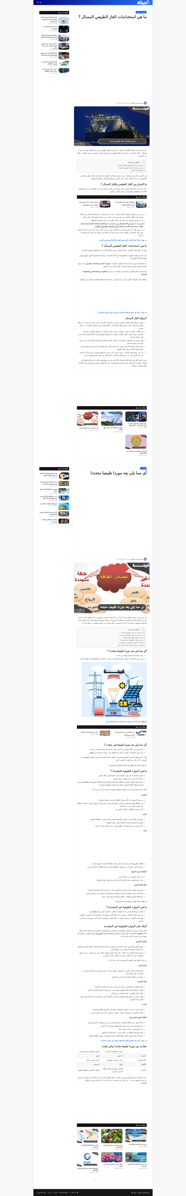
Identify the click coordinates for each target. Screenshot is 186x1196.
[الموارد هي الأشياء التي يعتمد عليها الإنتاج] (111, 419)
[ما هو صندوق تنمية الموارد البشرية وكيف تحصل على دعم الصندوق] (136, 417)
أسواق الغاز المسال (137, 170)
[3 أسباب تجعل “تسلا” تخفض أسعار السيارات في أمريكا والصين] (105, 204)
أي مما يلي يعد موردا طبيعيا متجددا (88, 428)
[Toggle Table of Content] (142, 162)
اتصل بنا (55, 1192)
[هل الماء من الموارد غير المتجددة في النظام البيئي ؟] (136, 442)
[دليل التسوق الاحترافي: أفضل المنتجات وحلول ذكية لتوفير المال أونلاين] (64, 20)
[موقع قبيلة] (143, 2)
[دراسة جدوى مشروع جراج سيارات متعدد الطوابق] (64, 70)
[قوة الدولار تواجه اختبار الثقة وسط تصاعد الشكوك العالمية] (141, 204)
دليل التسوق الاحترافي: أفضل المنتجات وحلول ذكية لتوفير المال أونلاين (49, 19)
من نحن (50, 1192)
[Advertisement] (111, 60)
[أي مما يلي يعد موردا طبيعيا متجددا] (87, 419)
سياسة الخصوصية (41, 1192)
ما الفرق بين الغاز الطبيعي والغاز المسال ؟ (130, 165)
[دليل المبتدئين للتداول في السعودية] (64, 29)
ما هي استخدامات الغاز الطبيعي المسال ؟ (130, 168)
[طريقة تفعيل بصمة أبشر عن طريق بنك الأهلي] (64, 63)
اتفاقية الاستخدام (63, 1192)
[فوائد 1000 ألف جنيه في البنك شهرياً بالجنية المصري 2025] (64, 55)
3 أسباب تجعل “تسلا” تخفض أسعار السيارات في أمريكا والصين (49, 46)
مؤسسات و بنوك (141, 12)
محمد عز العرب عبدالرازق (137, 103)
